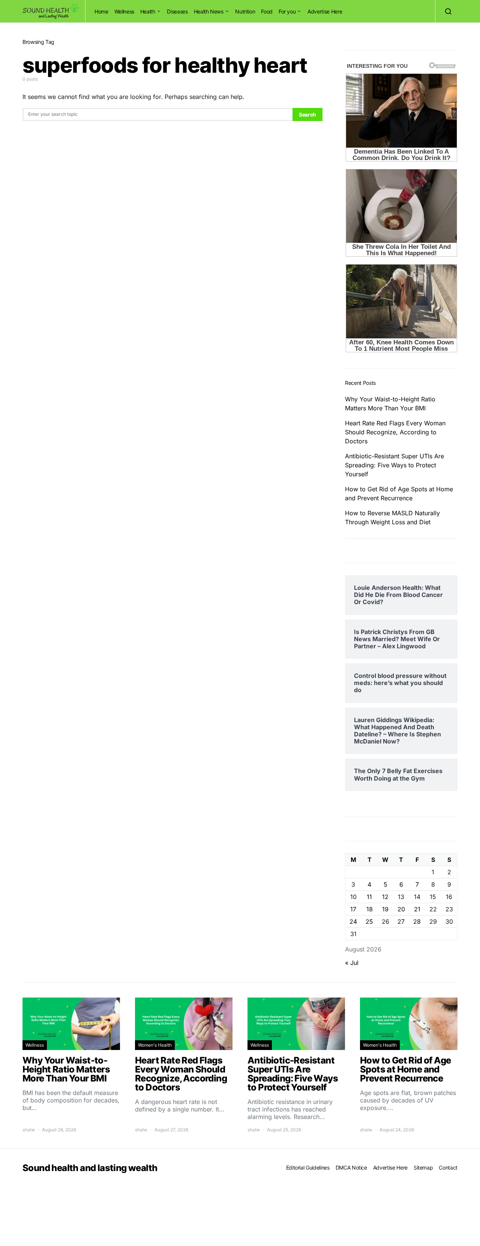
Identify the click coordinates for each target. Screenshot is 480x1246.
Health (147, 11)
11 (369, 896)
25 (369, 921)
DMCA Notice (351, 1167)
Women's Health (155, 1045)
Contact (448, 1167)
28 (417, 921)
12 (385, 896)
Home (101, 11)
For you (287, 11)
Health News (209, 11)
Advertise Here (325, 11)
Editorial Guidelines (308, 1167)
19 (385, 909)
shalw (28, 1129)
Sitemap (423, 1167)
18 (369, 909)
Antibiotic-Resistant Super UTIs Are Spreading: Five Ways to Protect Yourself (394, 465)
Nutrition (245, 11)
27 (401, 921)
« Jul (351, 962)
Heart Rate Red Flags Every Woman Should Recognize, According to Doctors (395, 432)
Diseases (177, 11)
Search (307, 114)
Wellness (124, 11)
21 (417, 909)
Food (267, 11)
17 (353, 909)
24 (353, 921)
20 (401, 909)
